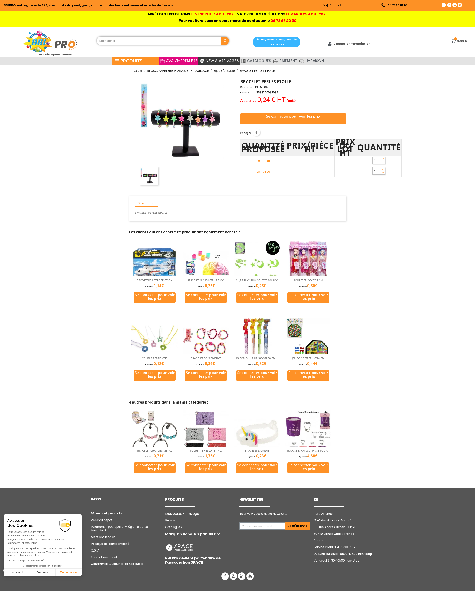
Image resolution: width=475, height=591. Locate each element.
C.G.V (95, 550)
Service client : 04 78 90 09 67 (335, 547)
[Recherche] (225, 41)
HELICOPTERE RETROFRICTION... (155, 280)
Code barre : (248, 92)
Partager (256, 132)
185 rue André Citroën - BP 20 (335, 527)
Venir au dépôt (101, 520)
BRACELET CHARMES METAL (154, 450)
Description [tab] (146, 203)
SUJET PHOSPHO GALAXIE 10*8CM (257, 280)
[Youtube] (460, 5)
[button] (276, 42)
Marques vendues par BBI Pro (192, 534)
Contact (320, 540)
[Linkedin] (454, 5)
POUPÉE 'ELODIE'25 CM (308, 280)
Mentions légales (103, 537)
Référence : (247, 87)
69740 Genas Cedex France (334, 534)
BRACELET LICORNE (257, 450)
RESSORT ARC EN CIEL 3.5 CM (205, 280)
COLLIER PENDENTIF (154, 358)
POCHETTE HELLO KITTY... (206, 450)
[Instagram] (449, 5)
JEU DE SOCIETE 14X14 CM (308, 358)
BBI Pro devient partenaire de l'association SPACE (193, 560)
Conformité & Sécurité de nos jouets (117, 564)
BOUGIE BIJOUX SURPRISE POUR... (308, 450)
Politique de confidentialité (110, 544)
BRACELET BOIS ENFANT (206, 358)
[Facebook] (444, 5)
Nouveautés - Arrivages (182, 514)
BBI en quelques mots (106, 513)
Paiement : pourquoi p (119, 529)
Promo (170, 520)
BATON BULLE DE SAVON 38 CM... (257, 358)
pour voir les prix (304, 116)
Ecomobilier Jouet (104, 557)
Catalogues (173, 527)
